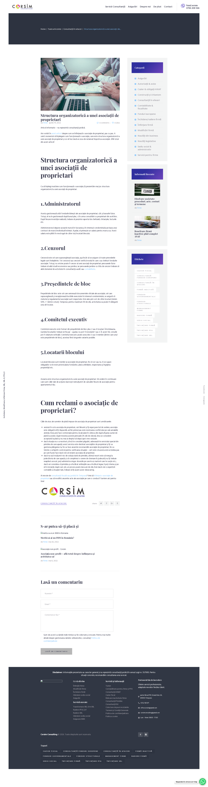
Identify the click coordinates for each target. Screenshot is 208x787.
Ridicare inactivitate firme (116, 698)
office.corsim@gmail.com (149, 708)
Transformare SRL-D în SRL (83, 706)
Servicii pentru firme (148, 155)
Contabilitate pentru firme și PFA (119, 689)
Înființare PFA (145, 330)
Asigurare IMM (79, 719)
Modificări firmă (146, 130)
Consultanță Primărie (114, 701)
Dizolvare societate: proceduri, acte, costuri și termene (147, 201)
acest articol (56, 133)
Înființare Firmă (146, 325)
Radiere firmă (144, 315)
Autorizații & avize (147, 84)
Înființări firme (78, 686)
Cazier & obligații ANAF (149, 89)
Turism (108, 686)
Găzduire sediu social (81, 695)
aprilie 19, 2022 (55, 122)
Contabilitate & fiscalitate (145, 107)
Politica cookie (112, 716)
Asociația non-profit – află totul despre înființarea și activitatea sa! (68, 555)
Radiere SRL (78, 713)
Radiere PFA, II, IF (80, 709)
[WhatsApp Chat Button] (202, 781)
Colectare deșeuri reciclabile (117, 707)
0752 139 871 (145, 703)
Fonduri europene (147, 114)
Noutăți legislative (147, 141)
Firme (44, 122)
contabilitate (89, 269)
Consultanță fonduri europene (147, 277)
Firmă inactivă (145, 290)
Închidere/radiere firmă (149, 119)
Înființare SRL (145, 335)
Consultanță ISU (112, 704)
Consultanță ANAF (113, 692)
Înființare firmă (145, 125)
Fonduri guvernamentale (146, 295)
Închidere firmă (79, 692)
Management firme (144, 309)
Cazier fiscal (144, 271)
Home (43, 29)
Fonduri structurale (144, 302)
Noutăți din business (148, 136)
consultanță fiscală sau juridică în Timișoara (69, 475)
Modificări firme (79, 689)
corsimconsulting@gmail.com (150, 712)
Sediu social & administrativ (144, 148)
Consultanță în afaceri (72, 29)
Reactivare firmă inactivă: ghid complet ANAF (146, 234)
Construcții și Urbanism (149, 95)
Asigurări (142, 78)
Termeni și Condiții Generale (117, 710)
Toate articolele (54, 29)
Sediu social (144, 320)
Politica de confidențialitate (117, 713)
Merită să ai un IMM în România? (57, 537)
